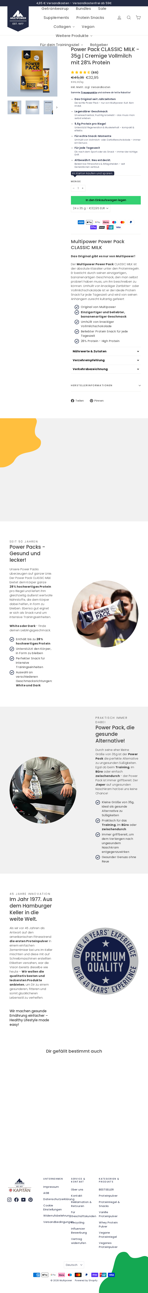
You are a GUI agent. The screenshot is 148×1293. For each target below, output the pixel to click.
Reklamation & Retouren (81, 1204)
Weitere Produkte (73, 35)
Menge (76, 181)
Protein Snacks (90, 17)
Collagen (63, 26)
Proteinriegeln (129, 268)
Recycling (77, 1222)
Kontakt (76, 1196)
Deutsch (72, 1265)
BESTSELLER (106, 1189)
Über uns (77, 1189)
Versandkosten (100, 87)
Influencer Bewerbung (79, 1230)
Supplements (56, 17)
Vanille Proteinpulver (108, 1214)
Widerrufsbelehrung (54, 1215)
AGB (46, 1193)
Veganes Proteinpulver (108, 1245)
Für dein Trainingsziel (60, 44)
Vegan (88, 26)
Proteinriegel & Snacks (109, 1204)
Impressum (51, 1187)
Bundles (83, 8)
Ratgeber (99, 44)
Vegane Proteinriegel (108, 1234)
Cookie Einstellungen (52, 1207)
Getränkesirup (55, 8)
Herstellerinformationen (92, 385)
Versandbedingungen (54, 1222)
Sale (102, 8)
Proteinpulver (108, 1196)
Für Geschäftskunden (82, 1214)
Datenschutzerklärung (54, 1199)
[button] (85, 72)
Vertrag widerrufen (78, 1241)
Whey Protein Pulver (108, 1224)
